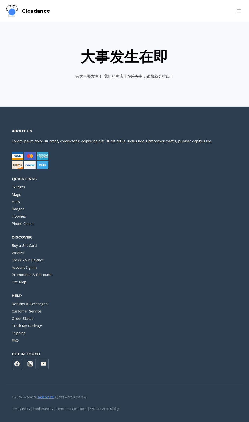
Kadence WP (45, 397)
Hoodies (19, 216)
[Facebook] (17, 364)
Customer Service (26, 311)
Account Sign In (24, 267)
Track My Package (27, 325)
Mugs (16, 194)
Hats (16, 201)
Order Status (23, 318)
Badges (18, 208)
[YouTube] (43, 364)
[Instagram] (30, 364)
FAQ (15, 340)
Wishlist (18, 252)
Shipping (19, 332)
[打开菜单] (238, 11)
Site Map (19, 281)
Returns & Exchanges (30, 303)
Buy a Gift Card (24, 245)
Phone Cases (23, 223)
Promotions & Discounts (32, 274)
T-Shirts (18, 186)
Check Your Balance (28, 259)
